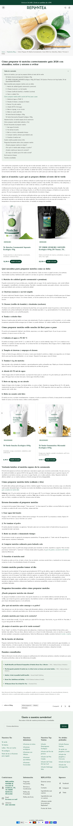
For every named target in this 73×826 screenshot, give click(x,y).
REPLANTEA (39, 820)
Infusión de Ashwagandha (63, 766)
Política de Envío (28, 797)
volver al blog (8, 705)
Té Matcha (5, 745)
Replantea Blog (11, 52)
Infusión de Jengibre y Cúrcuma (62, 756)
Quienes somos (46, 782)
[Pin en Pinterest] (69, 706)
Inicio (3, 52)
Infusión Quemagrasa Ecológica (45, 746)
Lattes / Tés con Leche (9, 748)
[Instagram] (61, 788)
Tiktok (64, 793)
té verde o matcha (65, 634)
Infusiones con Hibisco (27, 753)
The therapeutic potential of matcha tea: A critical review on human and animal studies (30, 669)
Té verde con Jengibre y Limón (64, 750)
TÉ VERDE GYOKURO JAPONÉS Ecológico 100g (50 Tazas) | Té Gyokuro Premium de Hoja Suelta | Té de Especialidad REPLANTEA (54, 250)
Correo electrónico (12, 726)
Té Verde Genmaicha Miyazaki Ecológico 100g (52, 446)
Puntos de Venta (46, 808)
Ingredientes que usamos (46, 792)
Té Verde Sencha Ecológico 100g (17, 445)
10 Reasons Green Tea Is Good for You (16, 684)
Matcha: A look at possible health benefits (17, 675)
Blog (42, 785)
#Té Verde (24, 708)
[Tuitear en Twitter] (65, 706)
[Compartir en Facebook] (61, 706)
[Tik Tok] (61, 793)
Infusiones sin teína (29, 744)
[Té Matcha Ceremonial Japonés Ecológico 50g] (19, 222)
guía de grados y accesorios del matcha (57, 550)
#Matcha (35, 705)
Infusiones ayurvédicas (27, 758)
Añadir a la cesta (15, 261)
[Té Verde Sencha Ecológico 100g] (19, 420)
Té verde (4, 742)
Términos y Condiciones (27, 788)
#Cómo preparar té (26, 705)
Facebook (66, 783)
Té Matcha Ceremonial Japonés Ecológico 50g (17, 248)
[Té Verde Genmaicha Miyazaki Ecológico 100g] (54, 420)
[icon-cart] (69, 7)
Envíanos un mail (11, 799)
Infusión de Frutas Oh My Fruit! (46, 763)
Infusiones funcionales (26, 763)
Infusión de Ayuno (64, 762)
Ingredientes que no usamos (46, 797)
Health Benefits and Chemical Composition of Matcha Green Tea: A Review (26, 664)
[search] (65, 7)
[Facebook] (61, 783)
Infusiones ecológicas (26, 748)
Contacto (44, 788)
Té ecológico (6, 751)
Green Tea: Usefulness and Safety (14, 679)
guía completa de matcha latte (10, 490)
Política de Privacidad (26, 793)
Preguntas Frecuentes (26, 783)
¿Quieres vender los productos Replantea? (46, 803)
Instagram (66, 788)
